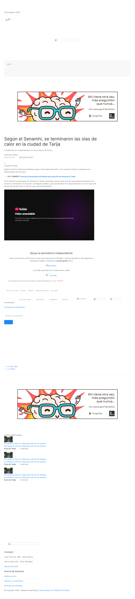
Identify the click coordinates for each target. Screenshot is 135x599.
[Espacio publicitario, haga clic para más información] (67, 106)
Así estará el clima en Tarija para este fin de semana (25, 443)
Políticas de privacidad (13, 586)
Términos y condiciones (13, 581)
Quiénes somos (10, 576)
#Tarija (31, 290)
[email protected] (11, 566)
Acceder (53, 275)
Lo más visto (12, 366)
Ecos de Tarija (25, 299)
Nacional (40, 299)
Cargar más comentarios (14, 307)
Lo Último (11, 369)
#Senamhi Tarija (42, 290)
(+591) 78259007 (57, 281)
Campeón (53, 299)
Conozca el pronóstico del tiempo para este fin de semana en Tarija (47, 176)
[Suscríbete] (51, 265)
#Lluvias (54, 290)
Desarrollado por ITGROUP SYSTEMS (54, 590)
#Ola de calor (12, 290)
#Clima (23, 290)
